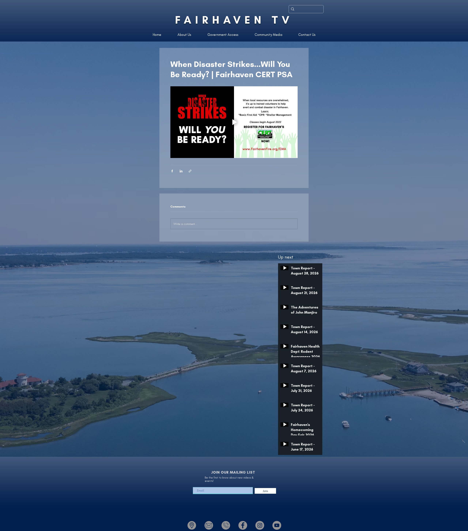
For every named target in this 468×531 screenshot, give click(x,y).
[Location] (191, 525)
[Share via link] (190, 171)
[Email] (208, 525)
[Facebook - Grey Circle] (242, 525)
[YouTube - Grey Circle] (276, 525)
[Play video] (234, 122)
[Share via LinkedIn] (181, 171)
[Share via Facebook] (172, 171)
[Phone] (225, 525)
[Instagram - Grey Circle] (259, 525)
